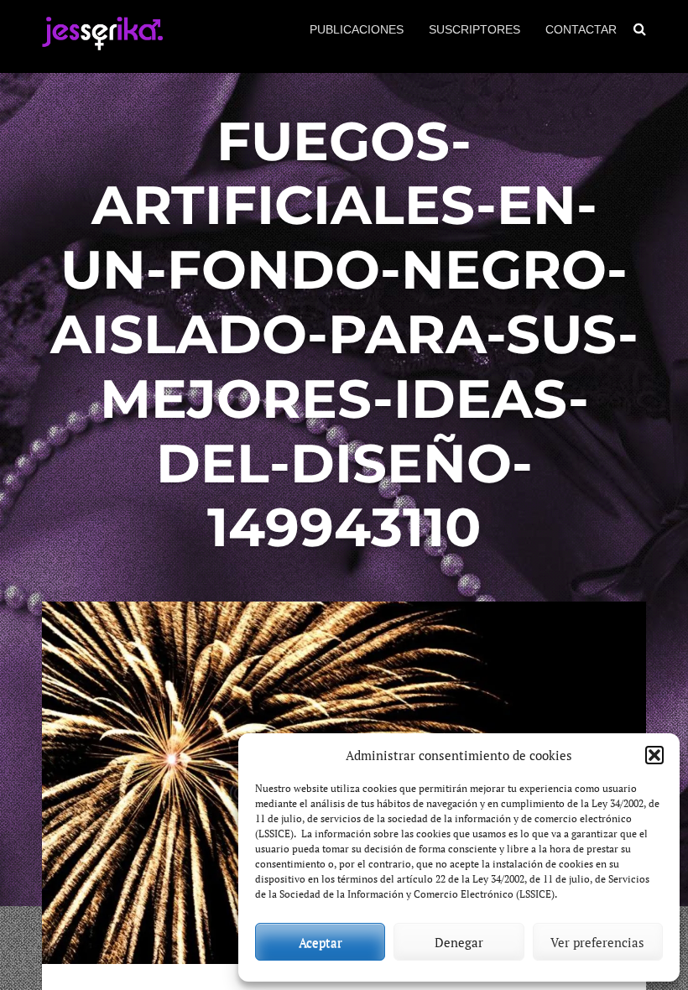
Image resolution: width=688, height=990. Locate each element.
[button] (654, 755)
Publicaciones (357, 29)
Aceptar (320, 942)
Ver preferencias (597, 942)
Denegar (459, 942)
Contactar (581, 29)
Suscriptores (474, 29)
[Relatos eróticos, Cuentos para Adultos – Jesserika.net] (102, 43)
